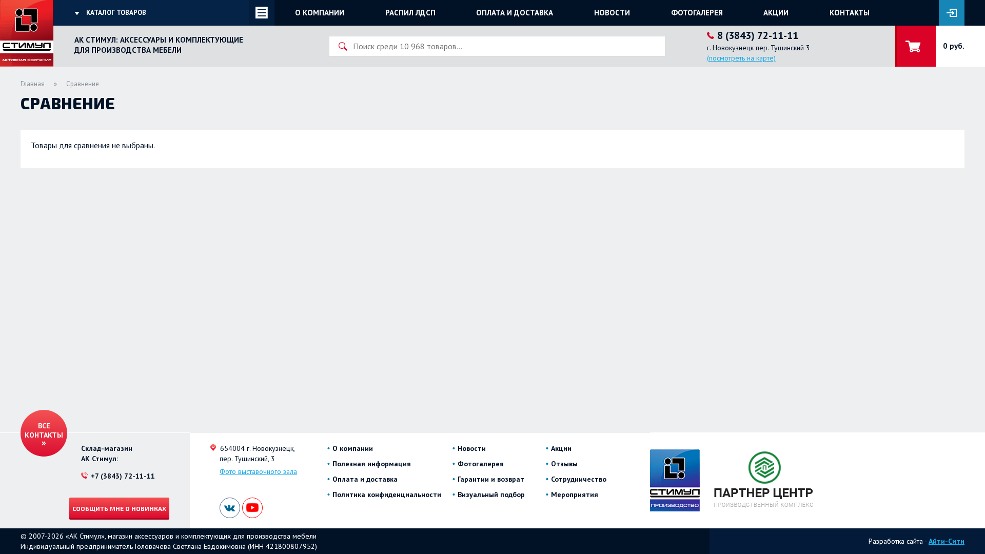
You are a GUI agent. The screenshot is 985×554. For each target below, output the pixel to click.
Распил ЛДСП (410, 12)
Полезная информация (371, 463)
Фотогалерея (697, 12)
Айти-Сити (946, 541)
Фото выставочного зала (258, 471)
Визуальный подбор (491, 494)
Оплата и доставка (514, 12)
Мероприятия (574, 494)
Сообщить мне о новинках (119, 508)
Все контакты (44, 430)
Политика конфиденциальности (386, 494)
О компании (319, 12)
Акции (776, 12)
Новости (612, 12)
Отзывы (564, 463)
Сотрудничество (578, 479)
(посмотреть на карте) (741, 58)
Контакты (850, 12)
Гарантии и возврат (491, 479)
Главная (33, 84)
